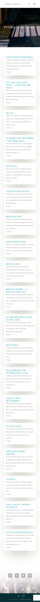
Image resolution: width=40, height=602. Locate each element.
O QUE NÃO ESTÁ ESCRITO (18, 191)
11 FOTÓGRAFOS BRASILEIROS (19, 57)
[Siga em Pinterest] (17, 575)
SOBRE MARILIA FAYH (16, 242)
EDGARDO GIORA (14, 426)
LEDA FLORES (12, 345)
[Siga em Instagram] (30, 575)
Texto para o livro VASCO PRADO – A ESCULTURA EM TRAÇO (18, 85)
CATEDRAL (11, 479)
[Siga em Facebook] (10, 575)
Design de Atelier (26, 599)
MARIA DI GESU (13, 264)
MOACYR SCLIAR (13, 217)
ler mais (8, 72)
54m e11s (9, 113)
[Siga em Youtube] (23, 575)
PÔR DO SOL (11, 166)
